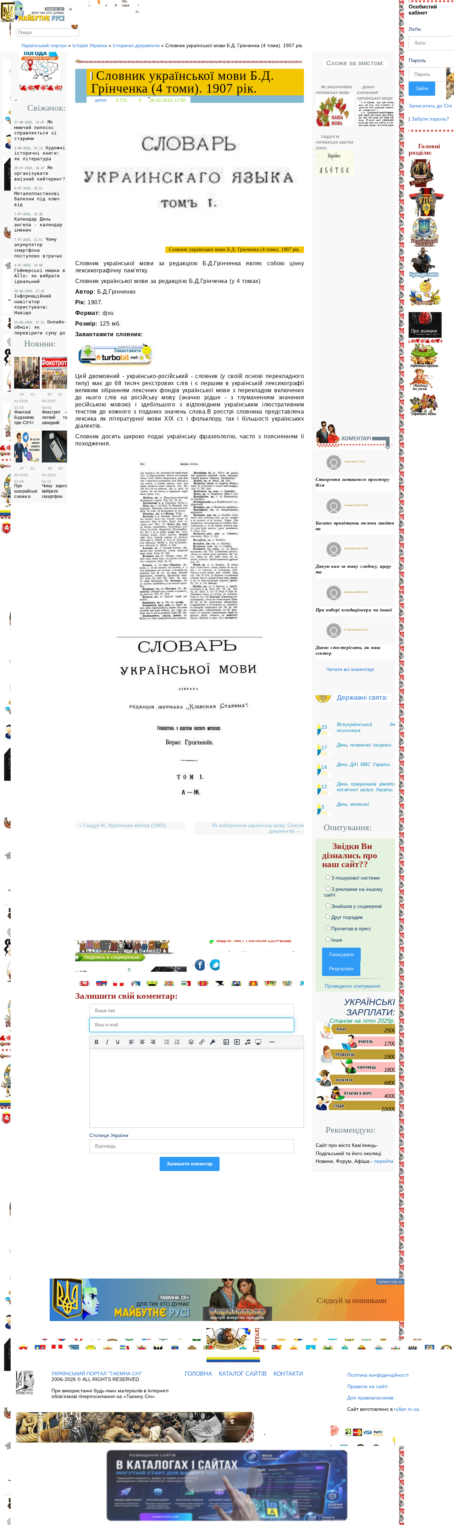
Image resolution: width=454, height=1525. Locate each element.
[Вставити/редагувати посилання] (201, 1042)
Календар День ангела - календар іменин (38, 222)
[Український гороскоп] (424, 355)
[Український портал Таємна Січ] (76, 6)
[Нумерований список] (177, 1042)
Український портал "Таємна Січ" (96, 1373)
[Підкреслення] (117, 1042)
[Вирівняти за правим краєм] (153, 1042)
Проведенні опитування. (352, 986)
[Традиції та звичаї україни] (421, 380)
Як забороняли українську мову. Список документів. (256, 828)
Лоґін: (415, 29)
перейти (383, 1161)
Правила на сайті (367, 1386)
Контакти (288, 1374)
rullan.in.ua (406, 1409)
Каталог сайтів (243, 1374)
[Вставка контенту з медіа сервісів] (258, 1042)
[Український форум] (111, 6)
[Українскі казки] (423, 405)
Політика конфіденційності (378, 1375)
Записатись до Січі (430, 106)
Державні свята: (362, 697)
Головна (198, 1374)
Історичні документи (136, 45)
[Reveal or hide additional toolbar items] (272, 1042)
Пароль (417, 60)
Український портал (44, 45)
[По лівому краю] (131, 1042)
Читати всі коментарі (350, 669)
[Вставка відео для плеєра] (237, 1042)
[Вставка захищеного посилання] (212, 1042)
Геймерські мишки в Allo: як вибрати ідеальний (39, 274)
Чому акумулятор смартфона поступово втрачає (38, 248)
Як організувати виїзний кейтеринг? (39, 173)
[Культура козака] (424, 262)
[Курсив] (107, 1042)
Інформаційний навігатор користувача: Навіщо (32, 302)
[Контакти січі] (130, 6)
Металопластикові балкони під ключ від (37, 197)
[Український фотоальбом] (94, 6)
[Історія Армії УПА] (426, 202)
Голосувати (341, 954)
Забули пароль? (430, 119)
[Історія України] (422, 173)
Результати (341, 968)
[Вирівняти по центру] (142, 1042)
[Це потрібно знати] (425, 327)
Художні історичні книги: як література (39, 153)
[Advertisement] (189, 890)
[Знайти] (75, 32)
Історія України (89, 45)
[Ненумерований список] (166, 1042)
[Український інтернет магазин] (425, 232)
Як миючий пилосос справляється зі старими (35, 130)
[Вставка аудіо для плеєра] (247, 1042)
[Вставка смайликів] (191, 1042)
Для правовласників (370, 1398)
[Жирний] (96, 1042)
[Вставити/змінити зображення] (226, 1042)
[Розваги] (426, 295)
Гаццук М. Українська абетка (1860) (122, 825)
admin (101, 100)
